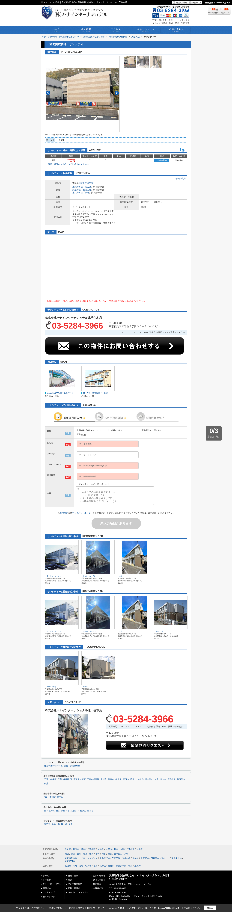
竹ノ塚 (88, 866)
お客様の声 (98, 888)
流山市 (163, 779)
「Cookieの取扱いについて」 (168, 908)
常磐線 (135, 858)
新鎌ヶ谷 (65, 811)
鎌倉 (91, 854)
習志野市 (149, 779)
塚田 (87, 192)
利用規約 (64, 513)
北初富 (74, 811)
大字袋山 (118, 854)
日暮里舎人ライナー (160, 858)
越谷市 (101, 849)
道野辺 (90, 182)
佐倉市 (141, 779)
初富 (58, 811)
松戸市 (118, 779)
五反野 (137, 866)
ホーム (46, 875)
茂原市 (133, 779)
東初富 (53, 797)
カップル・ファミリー (78, 892)
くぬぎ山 (82, 811)
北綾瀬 (68, 866)
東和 (79, 854)
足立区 (68, 849)
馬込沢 (88, 187)
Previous (48, 93)
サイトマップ (49, 892)
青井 (130, 866)
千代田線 (116, 858)
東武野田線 (77, 187)
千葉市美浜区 (93, 779)
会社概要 (47, 880)
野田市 (126, 779)
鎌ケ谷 (90, 811)
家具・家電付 (74, 888)
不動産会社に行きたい (152, 430)
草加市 (84, 849)
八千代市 (171, 779)
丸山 (120, 576)
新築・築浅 (73, 875)
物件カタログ (49, 896)
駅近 (70, 880)
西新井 (111, 866)
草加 (95, 866)
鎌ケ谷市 (83, 182)
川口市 (76, 849)
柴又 (85, 854)
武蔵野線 (76, 190)
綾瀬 (73, 854)
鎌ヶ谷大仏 (49, 811)
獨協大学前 (121, 866)
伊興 (97, 854)
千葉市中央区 (50, 779)
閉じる (210, 908)
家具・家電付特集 (72, 766)
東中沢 (60, 797)
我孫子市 (181, 779)
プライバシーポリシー (82, 513)
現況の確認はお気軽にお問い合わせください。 (69, 164)
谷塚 (81, 866)
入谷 (126, 854)
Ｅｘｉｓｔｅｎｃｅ (54, 576)
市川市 (104, 779)
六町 (104, 854)
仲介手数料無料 (75, 884)
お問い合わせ (99, 875)
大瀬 (110, 854)
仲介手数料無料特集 (53, 766)
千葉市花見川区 (65, 779)
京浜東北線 (176, 858)
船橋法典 (87, 190)
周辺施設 (97, 884)
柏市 (157, 779)
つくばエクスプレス (88, 858)
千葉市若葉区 (79, 779)
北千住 (103, 866)
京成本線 (126, 858)
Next (117, 93)
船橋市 (111, 779)
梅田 (67, 854)
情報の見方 (181, 178)
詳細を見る (162, 160)
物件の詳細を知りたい (90, 430)
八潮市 (123, 849)
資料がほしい (117, 430)
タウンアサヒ (160, 631)
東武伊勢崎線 (71, 858)
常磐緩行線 (105, 858)
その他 (83, 434)
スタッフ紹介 (99, 880)
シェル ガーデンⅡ (90, 576)
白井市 (47, 783)
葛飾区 (92, 849)
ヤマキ (85, 687)
